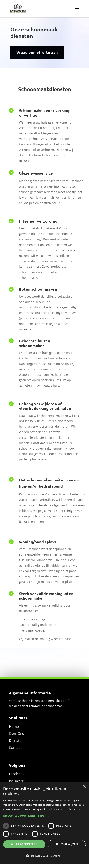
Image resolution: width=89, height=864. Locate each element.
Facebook (16, 774)
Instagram (17, 780)
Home (14, 726)
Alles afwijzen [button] (67, 844)
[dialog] (44, 823)
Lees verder (76, 809)
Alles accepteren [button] (24, 844)
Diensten (16, 740)
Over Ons (16, 733)
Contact (15, 747)
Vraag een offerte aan (37, 52)
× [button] (84, 786)
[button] (44, 815)
